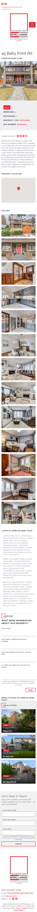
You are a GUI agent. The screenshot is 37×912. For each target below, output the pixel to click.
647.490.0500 (5, 9)
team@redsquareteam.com (11, 7)
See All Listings (10, 705)
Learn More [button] (8, 616)
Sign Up (18, 844)
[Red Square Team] (18, 27)
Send (31, 690)
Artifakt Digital (18, 910)
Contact (24, 908)
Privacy (18, 908)
